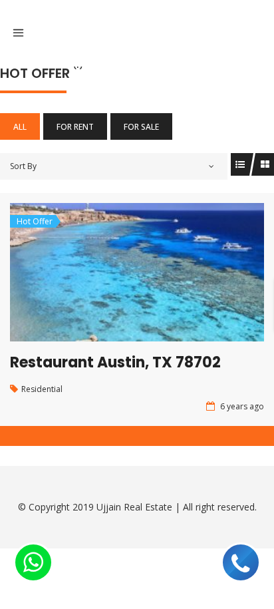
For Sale (141, 126)
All (20, 126)
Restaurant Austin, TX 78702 (115, 362)
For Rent (75, 126)
